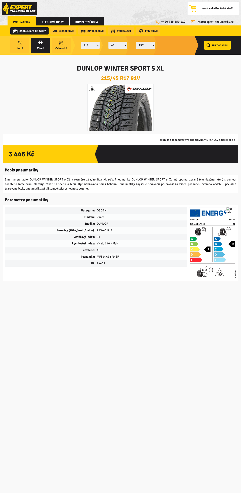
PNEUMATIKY (21, 22)
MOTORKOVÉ (66, 31)
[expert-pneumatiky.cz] (19, 8)
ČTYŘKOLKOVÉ (95, 31)
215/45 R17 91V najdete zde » (217, 139)
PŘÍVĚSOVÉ (151, 31)
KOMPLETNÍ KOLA (86, 22)
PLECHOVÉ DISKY (53, 22)
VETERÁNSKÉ (124, 31)
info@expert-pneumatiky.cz (215, 22)
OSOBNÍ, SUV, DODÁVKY (32, 31)
